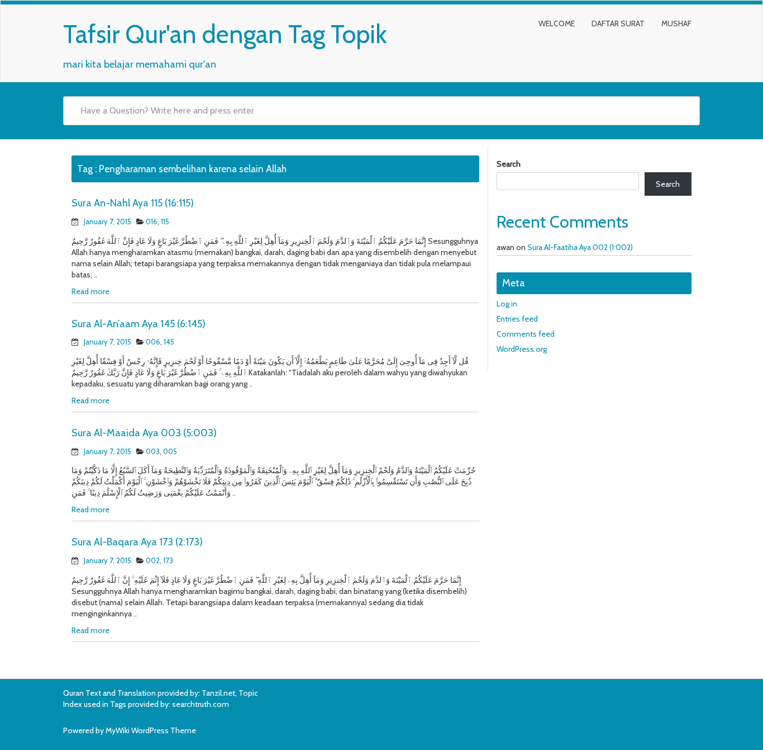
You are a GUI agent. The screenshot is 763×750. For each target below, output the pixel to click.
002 (153, 560)
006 (153, 341)
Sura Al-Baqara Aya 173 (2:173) (137, 542)
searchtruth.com (200, 704)
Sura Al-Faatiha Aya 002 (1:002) (580, 247)
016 (152, 221)
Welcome (556, 23)
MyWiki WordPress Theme (151, 730)
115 (165, 221)
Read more (90, 291)
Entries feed (517, 319)
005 (170, 451)
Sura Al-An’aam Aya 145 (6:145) (138, 324)
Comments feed (526, 334)
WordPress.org (522, 349)
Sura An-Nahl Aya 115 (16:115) (132, 203)
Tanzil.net (218, 693)
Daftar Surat (618, 23)
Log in (507, 304)
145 (169, 341)
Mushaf (676, 23)
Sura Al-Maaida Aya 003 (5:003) (144, 433)
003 (153, 451)
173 (168, 560)
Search (509, 164)
